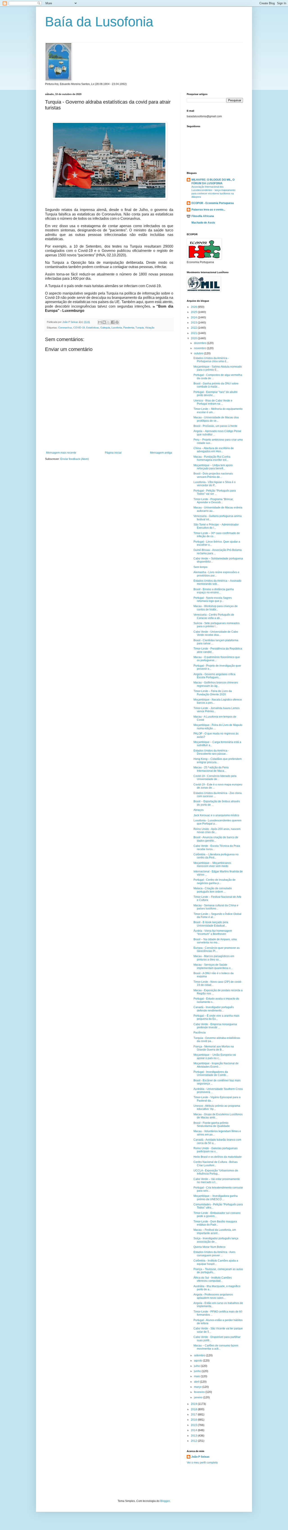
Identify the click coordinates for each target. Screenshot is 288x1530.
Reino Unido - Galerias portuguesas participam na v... (216, 1150)
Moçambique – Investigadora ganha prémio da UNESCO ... (216, 1197)
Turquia (139, 327)
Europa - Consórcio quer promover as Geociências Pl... (217, 949)
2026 (194, 306)
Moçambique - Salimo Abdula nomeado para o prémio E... (218, 368)
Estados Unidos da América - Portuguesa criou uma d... (211, 360)
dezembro (200, 343)
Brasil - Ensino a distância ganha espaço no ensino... (214, 591)
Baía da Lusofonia (99, 21)
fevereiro (199, 1392)
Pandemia (128, 327)
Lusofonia (116, 327)
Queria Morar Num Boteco (209, 1246)
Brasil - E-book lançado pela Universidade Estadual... (211, 924)
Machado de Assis (203, 222)
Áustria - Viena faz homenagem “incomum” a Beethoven (213, 932)
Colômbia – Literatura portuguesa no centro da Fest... (216, 856)
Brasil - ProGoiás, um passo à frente (215, 426)
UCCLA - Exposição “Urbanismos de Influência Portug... (216, 1172)
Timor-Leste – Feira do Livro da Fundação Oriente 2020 (213, 693)
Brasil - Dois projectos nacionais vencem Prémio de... (213, 475)
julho (197, 1366)
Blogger (165, 1501)
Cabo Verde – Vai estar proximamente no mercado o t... (217, 1180)
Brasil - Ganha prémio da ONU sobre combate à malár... (216, 385)
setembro (200, 1355)
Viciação (149, 327)
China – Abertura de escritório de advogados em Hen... (214, 450)
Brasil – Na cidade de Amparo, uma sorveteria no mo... (215, 941)
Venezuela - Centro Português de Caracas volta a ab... (214, 616)
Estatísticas (92, 327)
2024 (194, 317)
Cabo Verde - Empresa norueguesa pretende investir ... (215, 1026)
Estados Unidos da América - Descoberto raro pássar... (211, 752)
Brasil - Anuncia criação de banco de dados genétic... (216, 839)
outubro (199, 353)
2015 (194, 1425)
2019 (194, 1404)
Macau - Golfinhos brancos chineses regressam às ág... (216, 684)
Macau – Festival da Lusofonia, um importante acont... (215, 1231)
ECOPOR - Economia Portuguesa (212, 203)
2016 (194, 1419)
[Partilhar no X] (108, 322)
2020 (194, 338)
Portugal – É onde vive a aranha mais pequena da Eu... (216, 1017)
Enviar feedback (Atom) (74, 459)
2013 (194, 1435)
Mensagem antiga (161, 452)
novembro (200, 348)
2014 (194, 1430)
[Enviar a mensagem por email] (100, 322)
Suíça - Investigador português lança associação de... (216, 1240)
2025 (194, 312)
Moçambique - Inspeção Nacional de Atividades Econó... (216, 1065)
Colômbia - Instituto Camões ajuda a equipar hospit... (216, 1262)
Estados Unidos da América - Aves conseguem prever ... (214, 1254)
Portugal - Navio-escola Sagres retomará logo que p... (213, 599)
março (198, 1386)
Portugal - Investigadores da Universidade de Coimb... (211, 1073)
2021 (194, 333)
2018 (194, 1409)
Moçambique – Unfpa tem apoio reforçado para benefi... (213, 467)
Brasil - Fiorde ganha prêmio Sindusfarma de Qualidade (212, 1124)
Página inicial (113, 452)
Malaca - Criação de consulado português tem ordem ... (213, 890)
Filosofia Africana (202, 216)
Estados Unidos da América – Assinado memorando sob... (217, 582)
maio (197, 1376)
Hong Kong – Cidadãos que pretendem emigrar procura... (218, 760)
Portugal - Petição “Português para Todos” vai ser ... (215, 492)
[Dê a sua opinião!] (104, 322)
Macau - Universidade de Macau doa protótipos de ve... (216, 419)
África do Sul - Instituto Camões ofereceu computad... (213, 1279)
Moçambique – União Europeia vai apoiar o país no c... (215, 1056)
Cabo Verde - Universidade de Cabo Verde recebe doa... (216, 633)
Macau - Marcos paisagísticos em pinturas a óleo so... (214, 958)
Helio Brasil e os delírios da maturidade (218, 1156)
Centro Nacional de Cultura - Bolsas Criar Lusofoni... (216, 1163)
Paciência (200, 1032)
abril (197, 1381)
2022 (194, 327)
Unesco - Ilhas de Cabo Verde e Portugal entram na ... (213, 402)
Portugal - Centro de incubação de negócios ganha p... (215, 881)
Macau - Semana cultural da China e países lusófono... (216, 907)
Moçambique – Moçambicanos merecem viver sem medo (212, 864)
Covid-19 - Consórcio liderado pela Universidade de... (215, 777)
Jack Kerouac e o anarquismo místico (216, 815)
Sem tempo (200, 567)
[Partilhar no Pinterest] (117, 322)
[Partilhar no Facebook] (112, 322)
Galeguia (105, 327)
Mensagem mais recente (61, 452)
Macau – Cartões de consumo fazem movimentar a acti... (216, 1347)
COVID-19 (79, 327)
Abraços (199, 810)
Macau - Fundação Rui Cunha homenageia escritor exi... (212, 458)
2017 (194, 1414)
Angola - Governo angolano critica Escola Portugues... (214, 676)
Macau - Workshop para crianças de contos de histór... (216, 608)
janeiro (198, 1397)
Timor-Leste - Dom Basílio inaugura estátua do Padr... (215, 1223)
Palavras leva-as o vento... (208, 209)
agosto (198, 1360)
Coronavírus (65, 327)
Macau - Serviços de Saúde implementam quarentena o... (213, 966)
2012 (194, 1440)
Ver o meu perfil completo (202, 1462)
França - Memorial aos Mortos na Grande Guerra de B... (214, 1048)
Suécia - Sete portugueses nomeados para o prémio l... (217, 625)
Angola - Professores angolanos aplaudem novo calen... (213, 1296)
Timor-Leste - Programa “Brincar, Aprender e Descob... (213, 501)
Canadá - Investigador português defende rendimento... (214, 1009)
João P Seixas (200, 1456)
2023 (194, 322)
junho (198, 1371)
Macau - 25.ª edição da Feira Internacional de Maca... (211, 769)
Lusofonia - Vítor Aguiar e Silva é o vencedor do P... (215, 484)
